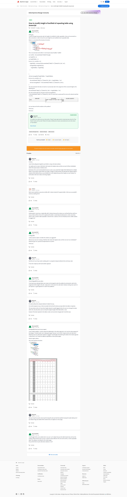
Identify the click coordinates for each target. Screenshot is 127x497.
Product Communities (23, 6)
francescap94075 (35, 30)
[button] (104, 6)
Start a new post (62, 148)
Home (18, 6)
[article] (53, 170)
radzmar (33, 188)
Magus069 (35, 116)
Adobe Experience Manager (32, 6)
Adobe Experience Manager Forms (44, 6)
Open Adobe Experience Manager (90, 12)
